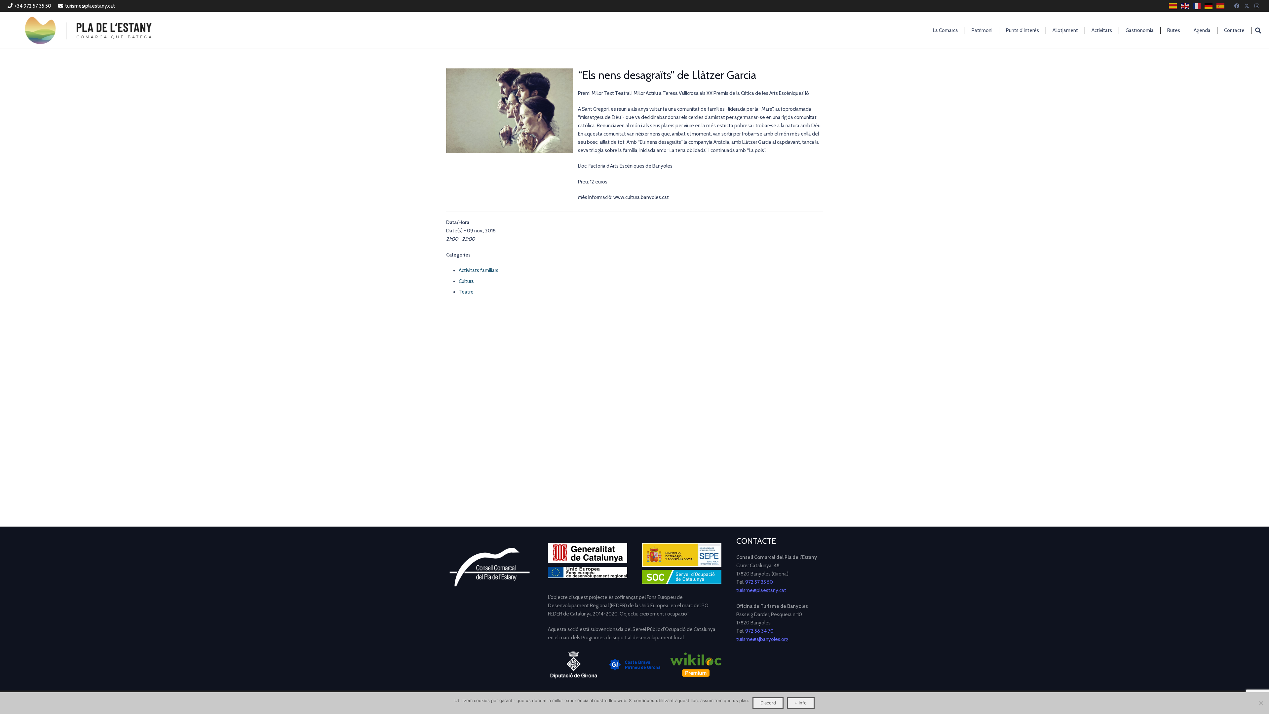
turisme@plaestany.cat (761, 590)
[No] (1260, 703)
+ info (800, 702)
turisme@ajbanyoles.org (762, 639)
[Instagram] (1257, 6)
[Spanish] (1220, 6)
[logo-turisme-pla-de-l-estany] (88, 30)
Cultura (466, 281)
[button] (1258, 30)
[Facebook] (1237, 6)
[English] (1185, 6)
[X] (1247, 6)
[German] (1209, 6)
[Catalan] (1173, 6)
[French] (1197, 6)
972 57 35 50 (759, 582)
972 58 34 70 (759, 631)
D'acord (768, 702)
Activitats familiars (478, 270)
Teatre (466, 292)
